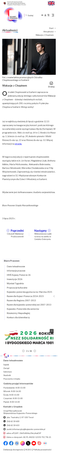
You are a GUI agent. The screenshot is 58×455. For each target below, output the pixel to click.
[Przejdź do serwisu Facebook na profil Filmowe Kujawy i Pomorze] (17, 443)
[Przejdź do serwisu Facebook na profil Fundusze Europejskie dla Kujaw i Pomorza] (11, 443)
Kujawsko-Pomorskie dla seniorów (23, 309)
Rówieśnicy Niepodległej (18, 313)
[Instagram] (22, 443)
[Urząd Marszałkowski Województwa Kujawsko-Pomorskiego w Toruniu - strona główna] (13, 15)
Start (51, 28)
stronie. (18, 143)
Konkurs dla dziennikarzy (18, 317)
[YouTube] (34, 443)
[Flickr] (45, 443)
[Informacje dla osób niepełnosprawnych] (47, 15)
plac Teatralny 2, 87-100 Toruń (20, 417)
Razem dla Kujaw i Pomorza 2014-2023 (25, 296)
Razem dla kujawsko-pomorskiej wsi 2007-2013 (29, 304)
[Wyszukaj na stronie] (26, 15)
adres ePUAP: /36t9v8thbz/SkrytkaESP (23, 433)
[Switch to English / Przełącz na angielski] (51, 3)
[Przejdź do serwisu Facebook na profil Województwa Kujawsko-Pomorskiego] (5, 443)
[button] (29, 337)
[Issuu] (39, 443)
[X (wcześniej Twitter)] (28, 443)
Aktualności (48, 32)
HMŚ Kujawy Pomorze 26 (19, 275)
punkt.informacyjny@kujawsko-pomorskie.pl (26, 429)
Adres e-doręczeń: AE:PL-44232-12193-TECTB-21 (28, 437)
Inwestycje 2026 (14, 279)
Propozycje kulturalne (17, 287)
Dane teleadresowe (16, 266)
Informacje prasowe (16, 270)
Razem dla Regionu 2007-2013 (21, 300)
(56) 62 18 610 (13, 425)
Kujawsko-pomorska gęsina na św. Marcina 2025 (29, 292)
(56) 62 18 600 (13, 421)
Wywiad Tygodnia (15, 283)
